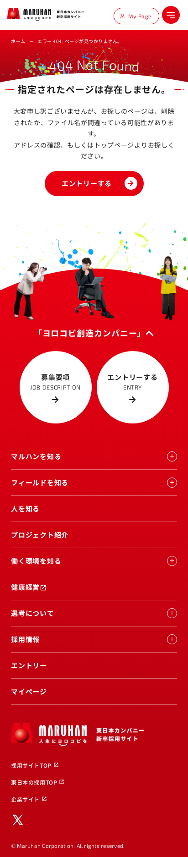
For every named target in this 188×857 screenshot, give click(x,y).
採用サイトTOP (35, 765)
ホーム (18, 41)
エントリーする (87, 183)
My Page (139, 16)
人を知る (25, 508)
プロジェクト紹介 (39, 534)
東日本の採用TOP (37, 782)
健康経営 (29, 587)
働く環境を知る (36, 561)
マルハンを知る (36, 456)
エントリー (29, 665)
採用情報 (25, 639)
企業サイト (29, 799)
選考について (32, 613)
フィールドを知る (39, 482)
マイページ (29, 691)
